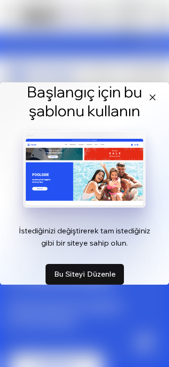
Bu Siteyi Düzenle (84, 274)
